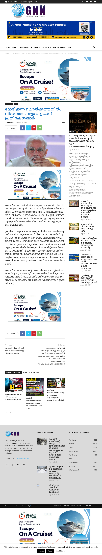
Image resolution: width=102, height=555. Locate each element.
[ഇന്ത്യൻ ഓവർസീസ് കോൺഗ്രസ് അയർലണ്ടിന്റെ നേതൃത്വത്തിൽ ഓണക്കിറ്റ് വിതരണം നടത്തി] (74, 203)
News (14, 47)
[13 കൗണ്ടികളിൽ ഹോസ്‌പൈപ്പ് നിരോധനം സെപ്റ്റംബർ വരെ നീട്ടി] (74, 240)
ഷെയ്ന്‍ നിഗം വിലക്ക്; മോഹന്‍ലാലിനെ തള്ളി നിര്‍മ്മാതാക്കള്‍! (15, 351)
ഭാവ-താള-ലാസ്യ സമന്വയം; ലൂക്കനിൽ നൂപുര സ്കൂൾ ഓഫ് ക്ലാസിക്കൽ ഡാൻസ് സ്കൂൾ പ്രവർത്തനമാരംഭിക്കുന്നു (82, 141)
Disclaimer (57, 505)
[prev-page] (6, 412)
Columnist (45, 47)
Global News (15, 53)
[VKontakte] (91, 1)
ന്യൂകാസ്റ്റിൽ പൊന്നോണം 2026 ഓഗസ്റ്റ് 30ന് (87, 228)
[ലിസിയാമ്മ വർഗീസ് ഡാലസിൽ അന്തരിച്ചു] (42, 487)
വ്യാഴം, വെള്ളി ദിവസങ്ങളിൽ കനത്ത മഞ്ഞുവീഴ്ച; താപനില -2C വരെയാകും (56, 472)
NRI (69, 47)
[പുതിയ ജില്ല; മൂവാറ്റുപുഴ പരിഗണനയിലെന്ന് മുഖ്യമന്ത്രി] (74, 278)
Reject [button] (50, 551)
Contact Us (87, 505)
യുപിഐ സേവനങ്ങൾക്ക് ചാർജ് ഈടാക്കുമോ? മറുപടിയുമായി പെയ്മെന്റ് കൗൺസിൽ (55, 395)
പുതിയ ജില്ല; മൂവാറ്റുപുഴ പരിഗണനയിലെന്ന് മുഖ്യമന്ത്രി (88, 279)
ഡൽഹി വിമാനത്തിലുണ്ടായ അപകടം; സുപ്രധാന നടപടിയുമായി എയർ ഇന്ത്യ (34, 403)
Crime (36, 47)
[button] (94, 47)
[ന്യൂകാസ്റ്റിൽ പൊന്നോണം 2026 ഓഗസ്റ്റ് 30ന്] (74, 226)
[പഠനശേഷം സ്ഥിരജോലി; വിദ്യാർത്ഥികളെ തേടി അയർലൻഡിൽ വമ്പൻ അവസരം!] (74, 257)
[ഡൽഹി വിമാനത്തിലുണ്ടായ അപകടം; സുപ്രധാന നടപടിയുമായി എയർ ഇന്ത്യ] (35, 387)
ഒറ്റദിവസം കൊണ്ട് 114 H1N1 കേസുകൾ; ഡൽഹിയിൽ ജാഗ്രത (13, 397)
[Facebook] (22, 127)
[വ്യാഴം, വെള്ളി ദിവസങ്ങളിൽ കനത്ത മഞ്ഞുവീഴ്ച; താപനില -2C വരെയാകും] (42, 469)
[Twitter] (83, 1)
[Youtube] (95, 1)
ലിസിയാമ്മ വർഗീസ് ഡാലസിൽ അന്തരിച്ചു (54, 489)
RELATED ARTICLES (13, 372)
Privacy (66, 505)
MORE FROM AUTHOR (31, 372)
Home (8, 47)
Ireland (71, 131)
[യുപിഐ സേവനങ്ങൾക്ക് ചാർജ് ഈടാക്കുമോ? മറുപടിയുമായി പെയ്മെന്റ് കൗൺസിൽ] (56, 383)
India (23, 53)
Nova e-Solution (35, 506)
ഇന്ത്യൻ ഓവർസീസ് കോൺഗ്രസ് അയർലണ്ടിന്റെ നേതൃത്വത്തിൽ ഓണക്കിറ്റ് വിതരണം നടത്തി (88, 209)
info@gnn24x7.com (22, 458)
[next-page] (10, 412)
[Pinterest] (33, 127)
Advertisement (76, 505)
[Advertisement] (83, 73)
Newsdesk (10, 122)
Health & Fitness (59, 47)
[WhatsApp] (39, 127)
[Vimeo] (87, 1)
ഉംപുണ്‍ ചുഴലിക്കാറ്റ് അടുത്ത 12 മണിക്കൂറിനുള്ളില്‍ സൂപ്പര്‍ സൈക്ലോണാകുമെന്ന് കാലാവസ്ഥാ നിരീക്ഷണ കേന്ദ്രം (57, 449)
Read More (60, 551)
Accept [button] (41, 551)
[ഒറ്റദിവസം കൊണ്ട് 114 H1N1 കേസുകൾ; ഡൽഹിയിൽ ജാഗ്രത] (14, 385)
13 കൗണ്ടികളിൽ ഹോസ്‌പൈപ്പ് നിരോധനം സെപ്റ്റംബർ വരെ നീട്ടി (88, 243)
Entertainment (25, 47)
